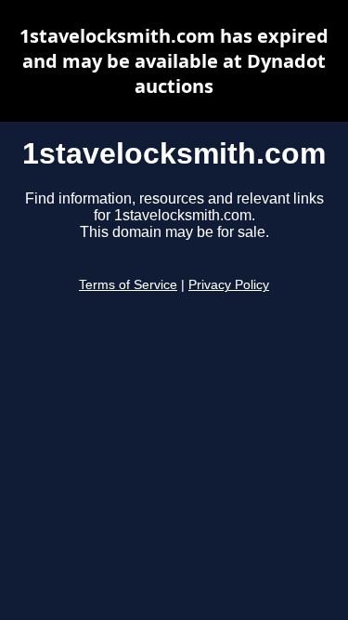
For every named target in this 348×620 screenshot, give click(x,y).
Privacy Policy (228, 285)
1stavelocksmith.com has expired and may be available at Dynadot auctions (174, 61)
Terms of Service (128, 285)
